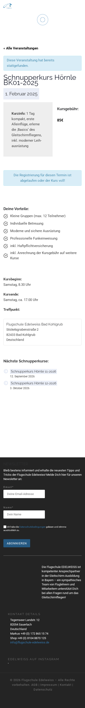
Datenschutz (43, 689)
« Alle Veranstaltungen (20, 48)
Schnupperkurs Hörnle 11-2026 (33, 371)
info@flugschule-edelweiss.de (29, 642)
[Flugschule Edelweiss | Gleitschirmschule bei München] (7, 5)
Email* (8, 487)
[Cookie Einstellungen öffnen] (8, 702)
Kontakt (65, 684)
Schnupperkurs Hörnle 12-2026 (33, 383)
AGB (34, 684)
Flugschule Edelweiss (38, 680)
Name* (8, 507)
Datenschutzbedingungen (32, 527)
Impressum (48, 684)
